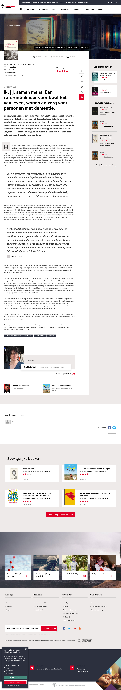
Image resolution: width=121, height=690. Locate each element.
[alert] (15, 667)
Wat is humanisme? (40, 606)
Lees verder (14, 662)
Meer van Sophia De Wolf (63, 374)
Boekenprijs (66, 617)
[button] (15, 685)
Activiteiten (65, 9)
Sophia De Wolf (18, 75)
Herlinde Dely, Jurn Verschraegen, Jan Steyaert (22, 64)
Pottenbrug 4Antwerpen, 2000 (82, 670)
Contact (101, 9)
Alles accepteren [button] (15, 677)
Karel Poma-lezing (69, 620)
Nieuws (8, 603)
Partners (61, 2)
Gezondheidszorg (97, 610)
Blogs (8, 610)
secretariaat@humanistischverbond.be (50, 669)
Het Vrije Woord (26, 2)
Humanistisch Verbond (48, 9)
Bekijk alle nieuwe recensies (105, 165)
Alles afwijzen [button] (15, 682)
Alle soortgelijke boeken (58, 515)
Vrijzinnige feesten (49, 2)
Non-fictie (13, 67)
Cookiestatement (33, 684)
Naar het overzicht (14, 26)
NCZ (57, 2)
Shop (65, 2)
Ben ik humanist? (40, 603)
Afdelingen (78, 9)
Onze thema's (38, 610)
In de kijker (31, 9)
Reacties (72, 57)
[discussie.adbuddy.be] (60, 424)
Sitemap (42, 684)
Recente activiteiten (69, 610)
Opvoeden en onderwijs (99, 606)
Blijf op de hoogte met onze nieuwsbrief (30, 629)
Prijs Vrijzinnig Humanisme (71, 613)
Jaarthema (94, 603)
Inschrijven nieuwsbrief (81, 2)
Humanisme (90, 9)
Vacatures (71, 2)
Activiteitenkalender (37, 2)
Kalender (9, 606)
